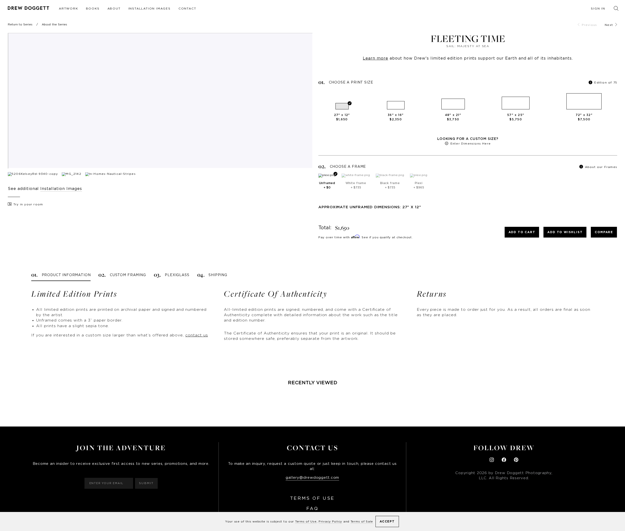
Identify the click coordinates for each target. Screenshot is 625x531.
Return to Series (20, 24)
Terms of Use (312, 498)
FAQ (312, 509)
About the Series (54, 24)
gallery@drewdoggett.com (312, 477)
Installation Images (149, 8)
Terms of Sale (362, 521)
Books (93, 8)
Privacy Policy (330, 521)
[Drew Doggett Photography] (28, 8)
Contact (187, 8)
